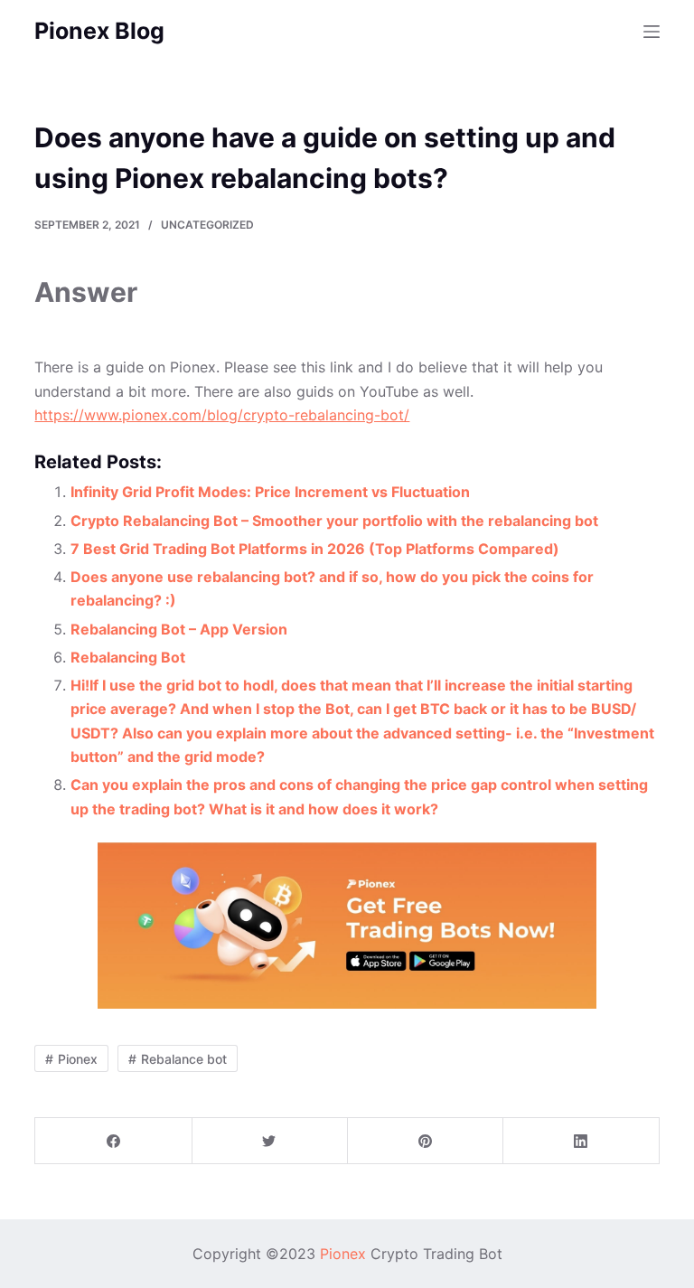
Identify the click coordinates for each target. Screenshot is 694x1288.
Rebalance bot (184, 1059)
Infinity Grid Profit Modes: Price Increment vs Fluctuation (270, 492)
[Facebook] (113, 1141)
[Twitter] (270, 1141)
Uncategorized (207, 224)
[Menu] (651, 32)
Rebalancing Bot (127, 657)
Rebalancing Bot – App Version (178, 629)
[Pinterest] (425, 1141)
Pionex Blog (99, 30)
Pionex (78, 1059)
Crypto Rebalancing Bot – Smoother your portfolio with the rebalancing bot (334, 521)
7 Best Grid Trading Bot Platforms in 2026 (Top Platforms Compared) (314, 549)
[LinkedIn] (580, 1141)
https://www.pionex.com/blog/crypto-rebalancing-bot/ (221, 415)
